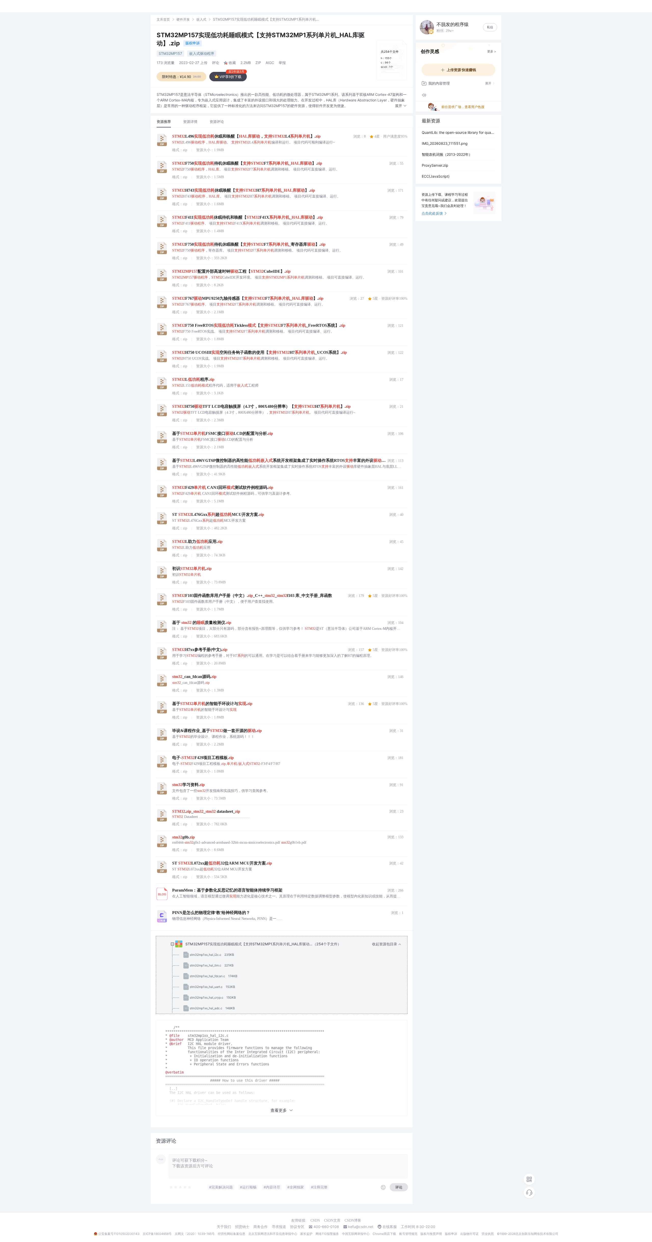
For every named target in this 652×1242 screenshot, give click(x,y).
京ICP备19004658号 (157, 1234)
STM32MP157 (170, 53)
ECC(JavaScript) (436, 176)
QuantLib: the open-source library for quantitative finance (458, 132)
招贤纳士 (242, 1227)
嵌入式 (201, 19)
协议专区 (297, 1227)
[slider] (180, 1187)
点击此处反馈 (432, 213)
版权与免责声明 (431, 1234)
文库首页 (163, 19)
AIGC (270, 62)
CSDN (315, 1220)
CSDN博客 (353, 1220)
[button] (401, 105)
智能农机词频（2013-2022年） (447, 154)
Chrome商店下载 (384, 1234)
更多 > (491, 51)
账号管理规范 (408, 1234)
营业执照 (488, 1234)
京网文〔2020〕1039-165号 (195, 1234)
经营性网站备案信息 (231, 1234)
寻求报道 (279, 1227)
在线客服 (390, 1227)
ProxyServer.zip (435, 165)
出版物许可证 (469, 1234)
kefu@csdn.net (360, 1227)
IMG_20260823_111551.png (445, 143)
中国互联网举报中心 (356, 1234)
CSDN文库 (332, 1220)
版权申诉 (192, 43)
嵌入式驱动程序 (201, 53)
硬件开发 (183, 19)
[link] (163, 19)
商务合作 (260, 1227)
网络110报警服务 (327, 1234)
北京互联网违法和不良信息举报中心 (272, 1234)
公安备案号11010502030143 (119, 1234)
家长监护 (306, 1234)
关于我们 (224, 1227)
